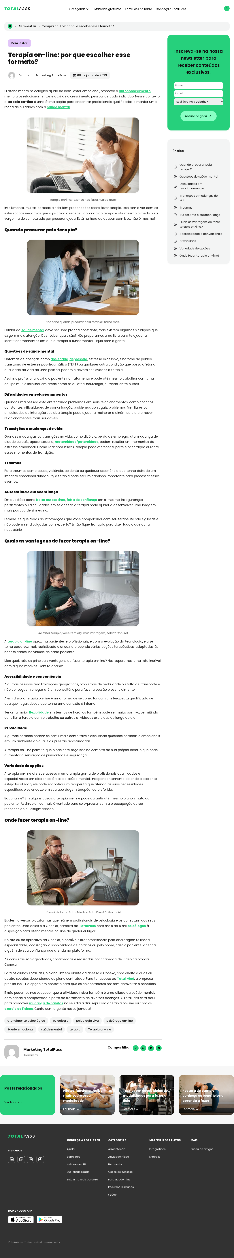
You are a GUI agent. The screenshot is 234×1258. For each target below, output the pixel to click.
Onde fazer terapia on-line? (200, 255)
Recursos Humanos (121, 1187)
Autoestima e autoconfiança (200, 215)
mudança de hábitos (46, 1003)
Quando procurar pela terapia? (196, 167)
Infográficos (157, 1149)
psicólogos (137, 926)
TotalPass (87, 926)
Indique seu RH (76, 1164)
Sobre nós (73, 1157)
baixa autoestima (50, 500)
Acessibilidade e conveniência (201, 234)
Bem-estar (19, 43)
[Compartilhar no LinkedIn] (143, 1048)
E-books (154, 1157)
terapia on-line (19, 641)
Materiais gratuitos (107, 9)
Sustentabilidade (78, 1172)
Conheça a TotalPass (171, 9)
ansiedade (59, 359)
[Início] (10, 26)
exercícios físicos (18, 1009)
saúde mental (58, 107)
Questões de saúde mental (199, 176)
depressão (78, 359)
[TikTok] (40, 1159)
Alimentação (116, 1149)
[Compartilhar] (136, 1048)
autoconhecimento (135, 91)
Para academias (119, 1179)
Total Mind (125, 978)
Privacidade (188, 241)
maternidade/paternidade (76, 442)
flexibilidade (39, 712)
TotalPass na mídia (138, 9)
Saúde (112, 1195)
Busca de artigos (202, 1149)
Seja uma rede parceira (82, 1179)
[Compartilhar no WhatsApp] (151, 1048)
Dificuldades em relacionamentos (192, 186)
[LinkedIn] (11, 1159)
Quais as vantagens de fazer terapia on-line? (200, 224)
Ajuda (71, 1149)
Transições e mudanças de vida (199, 198)
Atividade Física (118, 1157)
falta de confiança (82, 500)
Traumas (186, 207)
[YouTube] (30, 1159)
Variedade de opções (195, 248)
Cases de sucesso (120, 1172)
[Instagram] (159, 1048)
